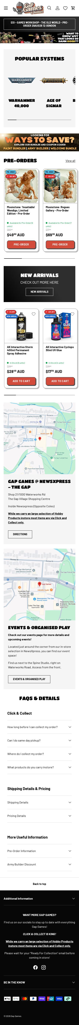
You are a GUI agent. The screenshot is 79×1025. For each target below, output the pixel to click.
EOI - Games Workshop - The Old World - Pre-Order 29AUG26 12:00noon (39, 24)
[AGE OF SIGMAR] (54, 80)
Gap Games (16, 1016)
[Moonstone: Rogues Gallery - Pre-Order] (60, 186)
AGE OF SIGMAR (54, 103)
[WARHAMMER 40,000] (21, 80)
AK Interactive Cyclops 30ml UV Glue (60, 348)
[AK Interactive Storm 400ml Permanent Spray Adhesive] (21, 326)
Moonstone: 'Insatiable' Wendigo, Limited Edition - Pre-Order (21, 210)
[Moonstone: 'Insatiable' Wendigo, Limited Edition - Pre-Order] (21, 186)
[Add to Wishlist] (32, 174)
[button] (73, 8)
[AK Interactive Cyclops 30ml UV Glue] (60, 326)
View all (70, 160)
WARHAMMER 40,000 (21, 103)
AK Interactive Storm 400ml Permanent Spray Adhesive (20, 350)
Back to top (39, 883)
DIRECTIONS (20, 534)
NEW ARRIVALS (39, 291)
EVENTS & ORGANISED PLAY (29, 679)
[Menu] (6, 8)
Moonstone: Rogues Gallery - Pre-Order (58, 208)
